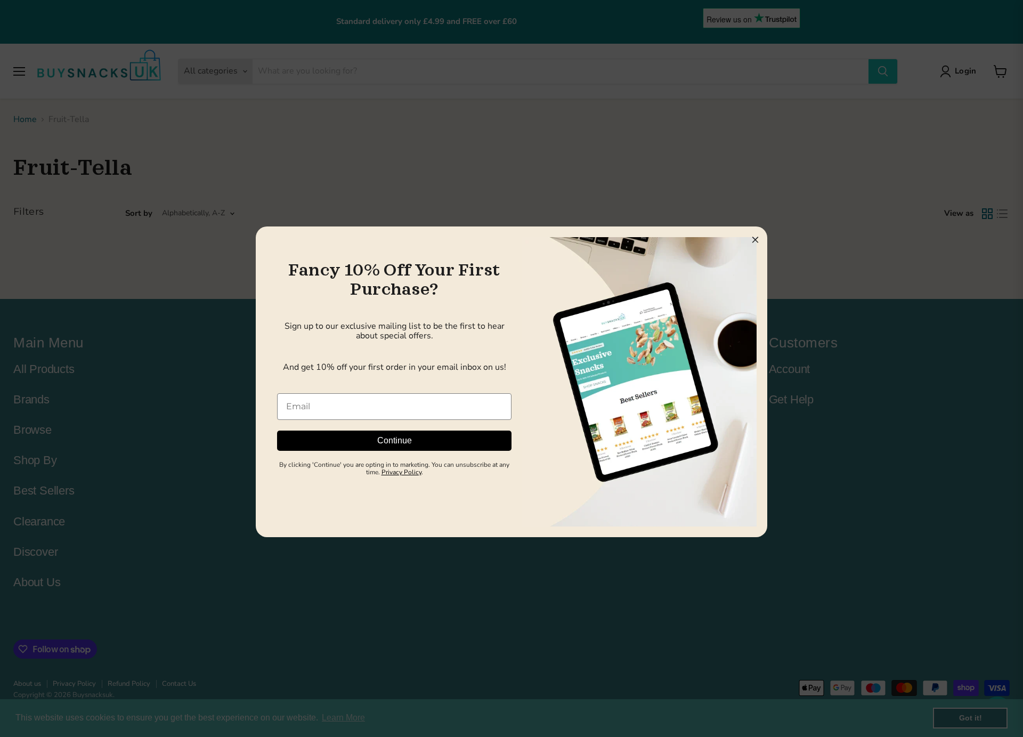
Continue (394, 440)
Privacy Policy (401, 472)
